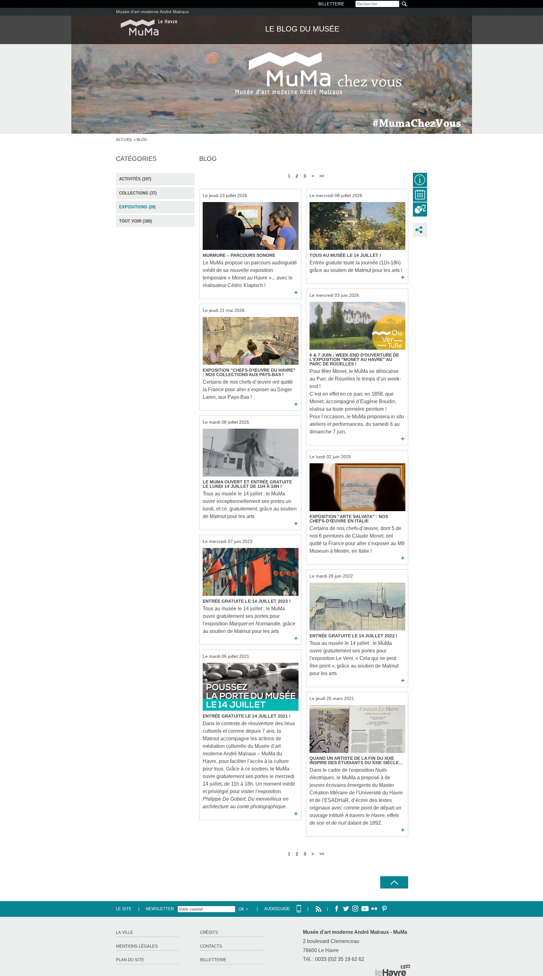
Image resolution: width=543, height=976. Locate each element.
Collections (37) (137, 193)
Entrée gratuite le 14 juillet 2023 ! (247, 601)
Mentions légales (137, 946)
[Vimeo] (365, 909)
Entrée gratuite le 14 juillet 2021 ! (247, 716)
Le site (124, 908)
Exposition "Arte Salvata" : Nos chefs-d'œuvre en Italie (349, 518)
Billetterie (213, 959)
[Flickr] (374, 909)
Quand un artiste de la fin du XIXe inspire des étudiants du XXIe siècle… (356, 760)
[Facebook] (336, 909)
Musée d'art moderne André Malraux (152, 11)
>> (321, 175)
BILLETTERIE (331, 4)
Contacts (211, 946)
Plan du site (130, 959)
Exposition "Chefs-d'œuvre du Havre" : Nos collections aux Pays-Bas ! (249, 372)
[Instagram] (355, 909)
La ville (124, 932)
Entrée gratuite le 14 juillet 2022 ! (354, 635)
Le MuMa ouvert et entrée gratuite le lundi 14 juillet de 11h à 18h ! (247, 484)
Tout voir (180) (135, 221)
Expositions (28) (137, 207)
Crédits (209, 932)
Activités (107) (135, 179)
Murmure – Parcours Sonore (239, 255)
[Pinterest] (383, 909)
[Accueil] (149, 28)
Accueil (124, 140)
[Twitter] (346, 909)
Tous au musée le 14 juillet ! (345, 255)
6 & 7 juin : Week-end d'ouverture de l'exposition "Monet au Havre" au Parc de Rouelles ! (354, 359)
